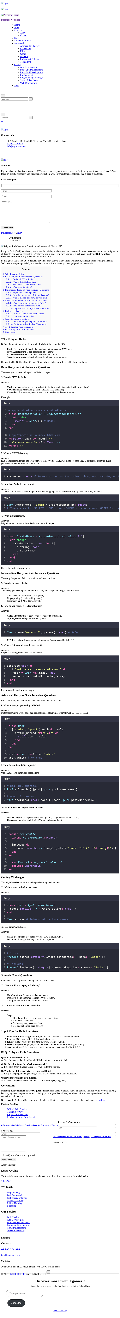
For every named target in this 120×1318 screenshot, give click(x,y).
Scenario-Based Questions (16, 319)
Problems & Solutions (30, 59)
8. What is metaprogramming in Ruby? (26, 303)
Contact (23, 35)
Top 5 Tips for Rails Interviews (18, 327)
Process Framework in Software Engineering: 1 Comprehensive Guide (82, 1137)
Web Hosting (13, 1217)
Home (17, 25)
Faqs (16, 85)
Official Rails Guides (16, 1109)
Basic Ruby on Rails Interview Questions (23, 276)
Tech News (25, 62)
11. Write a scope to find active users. (25, 313)
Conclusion (9, 332)
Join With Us (7, 1181)
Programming (26, 75)
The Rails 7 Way (15, 1112)
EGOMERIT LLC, (18, 1274)
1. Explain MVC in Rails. (19, 279)
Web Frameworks (15, 1195)
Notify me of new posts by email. (20, 1155)
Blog (16, 27)
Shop (16, 38)
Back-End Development (31, 69)
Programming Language (31, 77)
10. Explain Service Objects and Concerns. (27, 308)
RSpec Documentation (17, 1114)
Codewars (102, 1100)
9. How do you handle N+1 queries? (24, 305)
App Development (28, 67)
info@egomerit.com (16, 146)
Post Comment (8, 1160)
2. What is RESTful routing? (21, 282)
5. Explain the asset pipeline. (21, 292)
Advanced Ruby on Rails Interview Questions (25, 300)
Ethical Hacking (14, 1203)
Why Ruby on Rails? (13, 274)
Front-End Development (31, 72)
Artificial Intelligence (30, 46)
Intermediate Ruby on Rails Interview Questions (26, 290)
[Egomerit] (14, 3)
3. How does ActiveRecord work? (23, 284)
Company (18, 30)
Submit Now (7, 228)
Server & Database (29, 80)
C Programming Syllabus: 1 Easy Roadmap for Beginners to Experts (29, 1125)
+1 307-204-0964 (11, 1249)
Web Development (28, 83)
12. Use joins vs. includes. (20, 316)
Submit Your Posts (22, 40)
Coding (17, 64)
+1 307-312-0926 (15, 143)
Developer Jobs (8, 233)
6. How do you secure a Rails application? (27, 295)
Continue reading (60, 1311)
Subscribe (16, 1303)
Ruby (19, 233)
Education (11, 1206)
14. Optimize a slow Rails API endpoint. (26, 324)
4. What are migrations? (19, 287)
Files (22, 51)
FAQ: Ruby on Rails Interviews (18, 329)
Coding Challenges (13, 311)
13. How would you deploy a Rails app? (26, 321)
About (23, 32)
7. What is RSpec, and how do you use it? (27, 297)
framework (19, 43)
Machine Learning (15, 1200)
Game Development (16, 1227)
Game (23, 54)
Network (24, 56)
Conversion (25, 48)
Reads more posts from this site (21, 1117)
